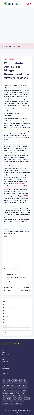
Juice (23, 393)
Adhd (20, 380)
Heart (18, 393)
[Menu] (31, 3)
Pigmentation (27, 398)
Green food (5, 393)
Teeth (12, 403)
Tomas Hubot (11, 275)
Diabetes (25, 388)
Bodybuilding (6, 385)
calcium (26, 195)
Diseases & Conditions (9, 307)
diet (4, 390)
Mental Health (13, 395)
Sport (17, 401)
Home (3, 44)
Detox (19, 388)
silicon (22, 187)
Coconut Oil (5, 388)
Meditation (5, 395)
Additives (14, 380)
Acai (4, 380)
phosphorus (21, 183)
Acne (9, 380)
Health (12, 59)
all (6, 59)
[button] (9, 281)
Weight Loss (6, 332)
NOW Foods (16, 343)
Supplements (6, 326)
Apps (11, 383)
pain (15, 398)
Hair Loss (12, 393)
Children (24, 385)
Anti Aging (5, 383)
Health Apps (6, 317)
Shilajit (6, 343)
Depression (13, 388)
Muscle (20, 395)
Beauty (5, 304)
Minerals (5, 323)
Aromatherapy (18, 383)
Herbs (5, 320)
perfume (20, 398)
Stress (22, 401)
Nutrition (9, 398)
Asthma (25, 383)
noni (4, 398)
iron (27, 186)
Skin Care (11, 401)
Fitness (5, 310)
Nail (25, 395)
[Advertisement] (17, 25)
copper (6, 187)
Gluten (24, 390)
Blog (7, 44)
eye (14, 390)
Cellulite (18, 385)
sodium (14, 186)
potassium (15, 183)
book (12, 385)
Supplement (5, 403)
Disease (9, 390)
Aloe (25, 380)
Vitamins (5, 329)
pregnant (5, 401)
